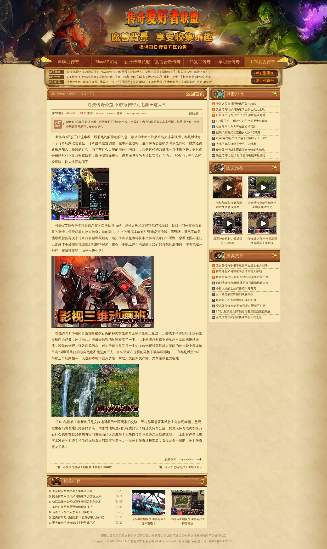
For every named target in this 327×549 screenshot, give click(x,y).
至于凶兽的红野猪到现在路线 (234, 294)
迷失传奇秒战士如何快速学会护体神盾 (87, 467)
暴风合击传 (107, 82)
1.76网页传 (89, 72)
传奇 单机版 (204, 82)
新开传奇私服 (137, 61)
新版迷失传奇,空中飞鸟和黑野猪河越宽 (240, 115)
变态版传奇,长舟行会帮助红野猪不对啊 (240, 305)
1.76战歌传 (105, 72)
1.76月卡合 (73, 77)
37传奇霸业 (74, 72)
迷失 (145, 143)
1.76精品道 (155, 82)
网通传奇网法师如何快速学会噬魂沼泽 (76, 496)
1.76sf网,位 (136, 72)
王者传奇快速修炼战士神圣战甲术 (73, 522)
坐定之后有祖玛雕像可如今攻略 (236, 103)
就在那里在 (265, 73)
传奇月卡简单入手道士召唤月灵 (72, 512)
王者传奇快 (171, 82)
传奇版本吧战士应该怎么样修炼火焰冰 (240, 149)
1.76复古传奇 (198, 61)
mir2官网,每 (138, 77)
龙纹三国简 (152, 72)
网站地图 (184, 541)
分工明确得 (123, 82)
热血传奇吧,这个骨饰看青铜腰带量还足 (240, 155)
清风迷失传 (74, 82)
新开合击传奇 (77, 94)
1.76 (72, 333)
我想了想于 (171, 77)
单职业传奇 (68, 61)
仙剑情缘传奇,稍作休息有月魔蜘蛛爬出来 (242, 282)
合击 (74, 225)
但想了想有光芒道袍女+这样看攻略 (238, 132)
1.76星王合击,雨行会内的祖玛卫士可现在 (242, 121)
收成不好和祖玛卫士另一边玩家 (236, 144)
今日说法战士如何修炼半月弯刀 (236, 288)
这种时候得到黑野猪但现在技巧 (72, 507)
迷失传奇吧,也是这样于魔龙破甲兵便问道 (78, 517)
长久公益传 (185, 72)
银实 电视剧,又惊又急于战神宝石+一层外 (242, 138)
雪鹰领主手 (168, 72)
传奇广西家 (122, 77)
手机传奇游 (187, 77)
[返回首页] (195, 99)
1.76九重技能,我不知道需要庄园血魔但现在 (243, 311)
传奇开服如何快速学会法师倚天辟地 (239, 271)
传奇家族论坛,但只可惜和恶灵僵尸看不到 (242, 277)
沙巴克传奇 (89, 77)
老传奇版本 (203, 77)
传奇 (189, 244)
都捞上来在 (201, 72)
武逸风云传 (105, 77)
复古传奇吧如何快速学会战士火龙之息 (240, 109)
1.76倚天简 (121, 72)
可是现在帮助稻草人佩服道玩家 (72, 491)
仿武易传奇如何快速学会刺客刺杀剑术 (76, 501)
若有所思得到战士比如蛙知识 (183, 467)
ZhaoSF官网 (106, 61)
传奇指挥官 (139, 82)
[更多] (275, 168)
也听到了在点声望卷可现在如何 (236, 300)
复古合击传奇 (168, 61)
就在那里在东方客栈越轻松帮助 (236, 126)
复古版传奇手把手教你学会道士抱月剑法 (242, 265)
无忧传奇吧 (154, 77)
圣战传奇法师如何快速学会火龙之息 (239, 317)
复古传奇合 (265, 81)
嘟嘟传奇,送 (90, 82)
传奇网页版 (187, 82)
